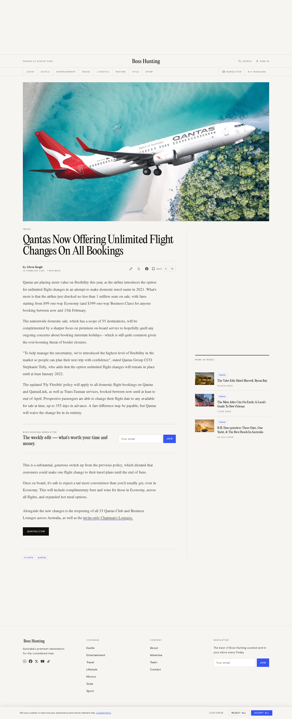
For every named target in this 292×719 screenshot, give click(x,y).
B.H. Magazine (257, 71)
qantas (42, 558)
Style (135, 71)
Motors (121, 71)
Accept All (261, 712)
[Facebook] (30, 661)
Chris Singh (35, 267)
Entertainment (65, 71)
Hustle (45, 71)
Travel (86, 71)
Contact (155, 669)
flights (28, 558)
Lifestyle (103, 71)
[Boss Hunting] (146, 61)
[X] (36, 661)
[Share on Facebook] (147, 269)
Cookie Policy (103, 712)
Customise (216, 712)
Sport (149, 71)
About (154, 648)
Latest (30, 71)
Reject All (239, 712)
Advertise (156, 655)
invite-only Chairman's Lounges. (108, 517)
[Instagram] (24, 661)
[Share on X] (139, 269)
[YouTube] (42, 661)
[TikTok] (48, 661)
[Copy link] (131, 269)
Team (153, 662)
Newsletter (233, 71)
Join (169, 438)
